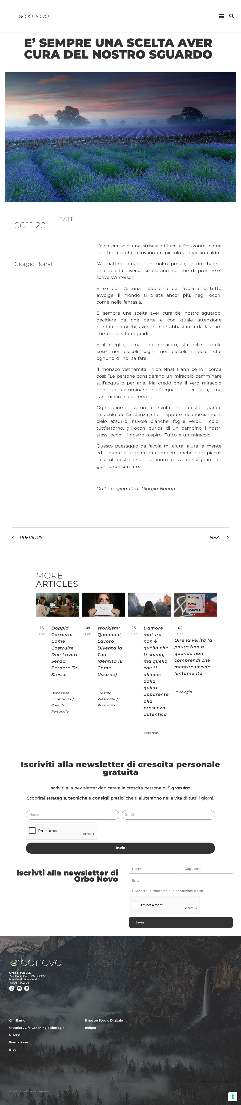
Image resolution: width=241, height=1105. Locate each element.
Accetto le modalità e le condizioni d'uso (168, 891)
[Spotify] (26, 988)
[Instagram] (11, 988)
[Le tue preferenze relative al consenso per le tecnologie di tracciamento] (232, 1096)
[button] (221, 16)
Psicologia (106, 705)
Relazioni (151, 733)
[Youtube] (19, 988)
